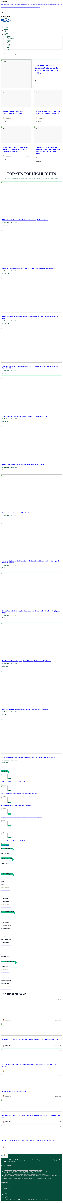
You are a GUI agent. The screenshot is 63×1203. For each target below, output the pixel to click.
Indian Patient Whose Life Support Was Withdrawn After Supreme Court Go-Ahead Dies (17, 828)
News (8, 41)
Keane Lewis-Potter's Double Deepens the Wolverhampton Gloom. (23, 464)
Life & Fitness (10, 38)
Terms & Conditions (45, 1199)
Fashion (6, 31)
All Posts (6, 27)
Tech (8, 47)
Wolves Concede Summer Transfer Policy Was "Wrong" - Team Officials (25, 220)
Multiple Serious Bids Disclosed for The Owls (16, 513)
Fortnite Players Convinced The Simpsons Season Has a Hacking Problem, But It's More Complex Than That (15, 149)
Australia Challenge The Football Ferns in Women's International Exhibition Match (28, 268)
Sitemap (37, 1199)
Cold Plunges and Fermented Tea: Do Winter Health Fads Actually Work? (14, 840)
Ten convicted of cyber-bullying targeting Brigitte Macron (37, 4)
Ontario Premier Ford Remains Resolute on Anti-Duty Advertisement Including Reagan (25, 1174)
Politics (8, 44)
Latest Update (4, 1)
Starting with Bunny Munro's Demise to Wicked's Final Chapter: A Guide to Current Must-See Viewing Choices (21, 817)
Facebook (6, 1193)
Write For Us (31, 1199)
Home (5, 26)
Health (8, 37)
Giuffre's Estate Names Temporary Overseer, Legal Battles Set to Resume (25, 709)
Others (8, 42)
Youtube (6, 1197)
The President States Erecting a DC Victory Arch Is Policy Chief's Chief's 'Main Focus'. (17, 805)
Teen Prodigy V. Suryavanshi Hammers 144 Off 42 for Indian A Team (24, 416)
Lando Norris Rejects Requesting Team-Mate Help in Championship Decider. (26, 661)
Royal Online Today (12, 1199)
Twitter (5, 1194)
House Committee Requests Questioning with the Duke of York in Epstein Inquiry (20, 7)
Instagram (6, 1195)
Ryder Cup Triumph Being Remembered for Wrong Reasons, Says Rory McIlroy (23, 1170)
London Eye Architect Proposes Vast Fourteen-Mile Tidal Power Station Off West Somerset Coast (19, 793)
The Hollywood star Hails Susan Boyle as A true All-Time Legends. (13, 781)
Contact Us (6, 49)
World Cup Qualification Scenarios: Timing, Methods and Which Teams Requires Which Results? (27, 1178)
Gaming (9, 36)
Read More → (5, 225)
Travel (8, 48)
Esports (5, 30)
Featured (6, 33)
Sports (8, 45)
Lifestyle (9, 40)
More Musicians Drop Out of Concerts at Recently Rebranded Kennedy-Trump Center (25, 1172)
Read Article (37, 84)
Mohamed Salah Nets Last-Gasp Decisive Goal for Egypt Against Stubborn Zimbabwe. (30, 757)
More (5, 34)
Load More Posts (5, 845)
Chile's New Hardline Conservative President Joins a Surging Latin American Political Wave (26, 1171)
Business (6, 29)
